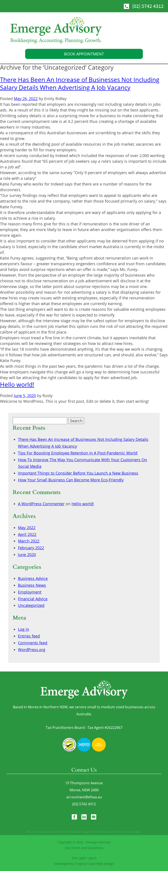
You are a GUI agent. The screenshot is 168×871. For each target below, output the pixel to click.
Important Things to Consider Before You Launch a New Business (78, 473)
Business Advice (33, 578)
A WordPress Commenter (41, 503)
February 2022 (31, 547)
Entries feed (29, 636)
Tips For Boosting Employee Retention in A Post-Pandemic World (77, 453)
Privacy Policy (99, 832)
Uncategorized (31, 605)
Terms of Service (123, 832)
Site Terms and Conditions (84, 848)
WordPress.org (31, 649)
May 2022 (26, 527)
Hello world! (17, 384)
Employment (29, 592)
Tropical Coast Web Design (94, 864)
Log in (23, 629)
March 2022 (28, 541)
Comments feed (32, 642)
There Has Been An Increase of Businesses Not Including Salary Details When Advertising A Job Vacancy (79, 83)
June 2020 (27, 554)
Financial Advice (32, 598)
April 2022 (27, 534)
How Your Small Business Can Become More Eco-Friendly (71, 479)
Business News (32, 585)
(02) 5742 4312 (148, 6)
